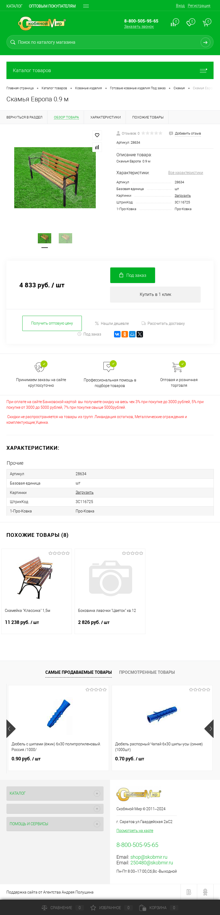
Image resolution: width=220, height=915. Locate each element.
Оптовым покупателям (52, 6)
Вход (180, 5)
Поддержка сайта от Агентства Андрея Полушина (50, 892)
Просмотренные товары (147, 672)
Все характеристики (185, 172)
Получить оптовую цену (52, 323)
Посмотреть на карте (134, 830)
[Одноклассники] (125, 334)
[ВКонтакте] (117, 334)
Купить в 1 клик (155, 294)
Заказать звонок (139, 26)
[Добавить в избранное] (97, 135)
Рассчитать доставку (166, 323)
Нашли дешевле (115, 323)
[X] (140, 334)
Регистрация (199, 5)
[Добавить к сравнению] (97, 147)
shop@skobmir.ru (148, 857)
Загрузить (183, 196)
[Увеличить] (55, 177)
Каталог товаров (32, 70)
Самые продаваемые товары (78, 672)
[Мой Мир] (132, 334)
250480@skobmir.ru (151, 862)
